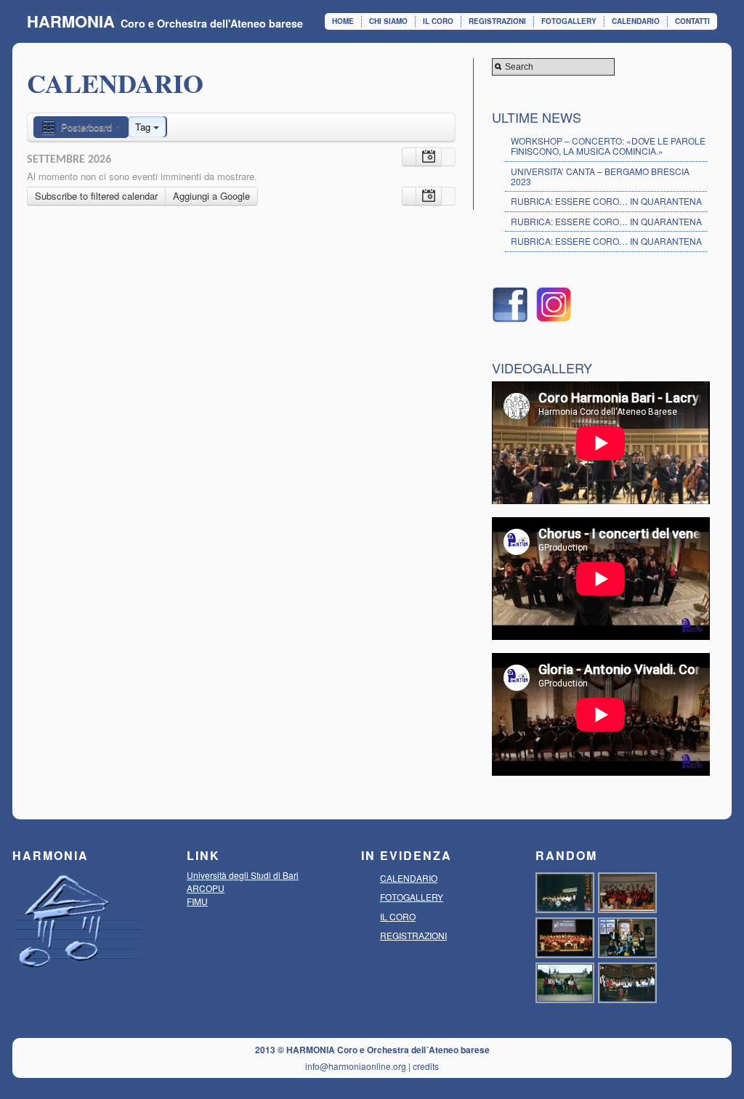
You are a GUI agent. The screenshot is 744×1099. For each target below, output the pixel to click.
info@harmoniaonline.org (355, 1066)
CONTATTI (692, 21)
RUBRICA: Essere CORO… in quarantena (606, 221)
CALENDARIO (636, 21)
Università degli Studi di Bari (243, 875)
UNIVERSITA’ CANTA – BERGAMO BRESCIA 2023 (600, 176)
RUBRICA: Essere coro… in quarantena (606, 201)
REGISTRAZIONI (497, 21)
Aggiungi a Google (211, 196)
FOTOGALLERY (569, 21)
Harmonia (71, 21)
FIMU (197, 901)
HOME (343, 21)
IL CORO (438, 21)
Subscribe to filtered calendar (96, 196)
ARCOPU (206, 888)
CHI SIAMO (388, 21)
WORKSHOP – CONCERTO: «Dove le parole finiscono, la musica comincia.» (608, 145)
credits (426, 1066)
